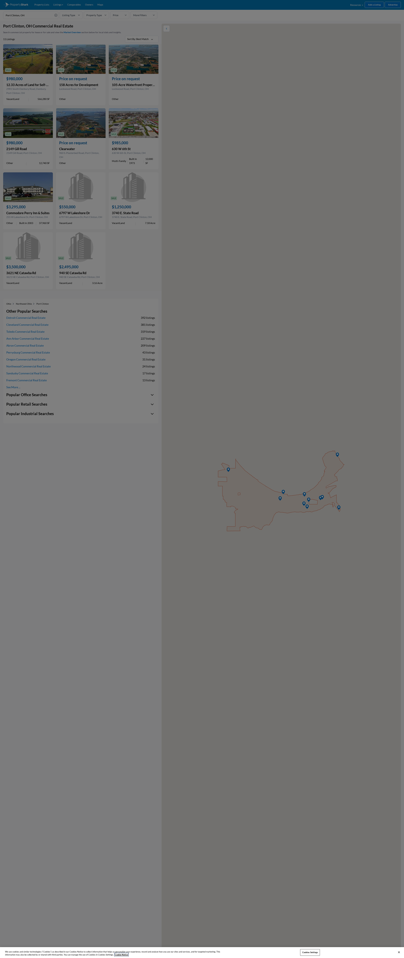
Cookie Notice (121, 954)
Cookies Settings (310, 952)
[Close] (398, 952)
